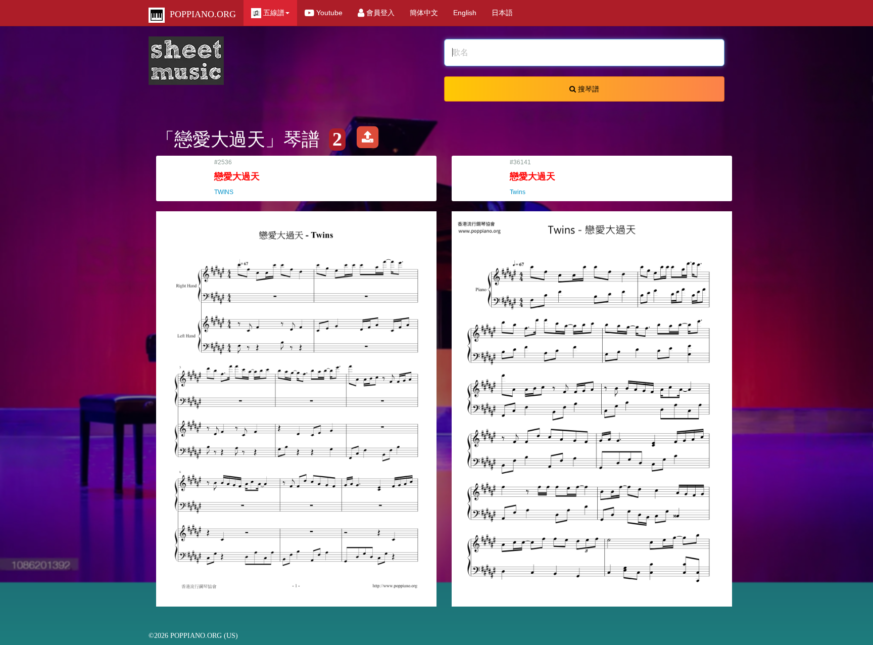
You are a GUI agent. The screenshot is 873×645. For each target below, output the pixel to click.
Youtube (328, 13)
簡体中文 (424, 13)
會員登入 (379, 13)
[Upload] (367, 139)
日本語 (502, 13)
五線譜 (272, 13)
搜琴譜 (587, 89)
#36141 (532, 177)
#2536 (237, 177)
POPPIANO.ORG (200, 14)
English (464, 13)
